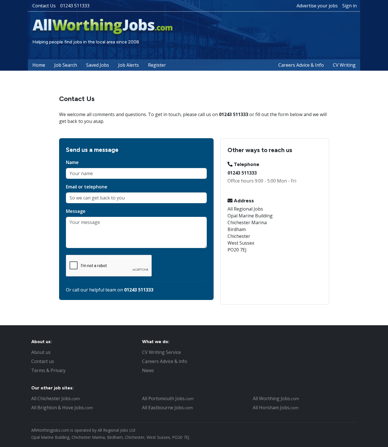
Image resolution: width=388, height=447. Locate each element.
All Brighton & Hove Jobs (62, 407)
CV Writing (344, 65)
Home (38, 65)
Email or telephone (86, 187)
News (148, 370)
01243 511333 (74, 6)
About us (41, 352)
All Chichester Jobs (55, 398)
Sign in (349, 6)
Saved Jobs (97, 65)
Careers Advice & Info (301, 65)
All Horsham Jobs (276, 407)
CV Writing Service (161, 352)
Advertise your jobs (317, 6)
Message (75, 211)
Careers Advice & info (164, 361)
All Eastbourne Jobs (167, 407)
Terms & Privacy (48, 370)
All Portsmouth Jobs (168, 398)
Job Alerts (128, 65)
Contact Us (44, 6)
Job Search (65, 65)
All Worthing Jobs (276, 398)
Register (157, 65)
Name (72, 162)
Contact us (42, 361)
